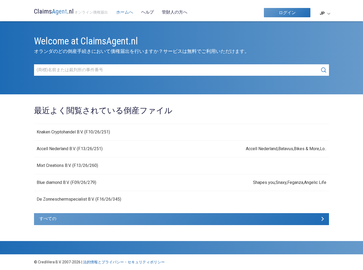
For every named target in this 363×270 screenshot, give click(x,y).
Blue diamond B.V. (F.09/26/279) (66, 182)
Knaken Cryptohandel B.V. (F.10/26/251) (73, 131)
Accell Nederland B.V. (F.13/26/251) (70, 148)
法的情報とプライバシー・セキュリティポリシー (124, 262)
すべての (47, 218)
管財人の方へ (174, 12)
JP (322, 13)
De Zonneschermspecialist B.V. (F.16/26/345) (79, 199)
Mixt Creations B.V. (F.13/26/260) (67, 165)
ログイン (287, 12)
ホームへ (124, 12)
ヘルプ (147, 12)
